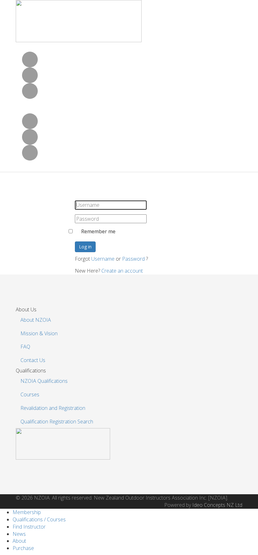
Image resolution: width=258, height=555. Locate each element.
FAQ (25, 346)
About (19, 540)
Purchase (23, 548)
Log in (85, 247)
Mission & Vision (39, 333)
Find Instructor (29, 526)
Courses (29, 394)
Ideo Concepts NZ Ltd (217, 504)
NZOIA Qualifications (44, 380)
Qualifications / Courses (39, 519)
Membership (27, 512)
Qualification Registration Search (56, 421)
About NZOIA (35, 319)
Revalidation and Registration (52, 408)
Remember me (98, 231)
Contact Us (32, 360)
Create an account (122, 270)
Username (103, 258)
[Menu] (21, 186)
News (19, 533)
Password (133, 258)
